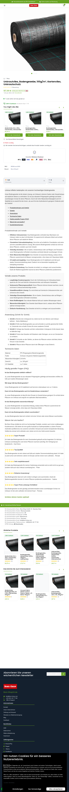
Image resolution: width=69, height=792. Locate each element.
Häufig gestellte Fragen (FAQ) (19, 219)
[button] (20, 91)
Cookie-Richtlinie (9, 783)
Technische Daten (15, 216)
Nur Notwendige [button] (34, 789)
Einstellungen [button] (18, 789)
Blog (5, 717)
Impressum (7, 736)
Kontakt (6, 707)
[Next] (63, 107)
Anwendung (14, 213)
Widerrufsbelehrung (9, 733)
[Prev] (59, 107)
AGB (5, 728)
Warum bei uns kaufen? (17, 222)
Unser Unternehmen (9, 709)
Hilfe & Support (10, 700)
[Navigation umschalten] (5, 5)
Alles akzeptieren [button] (56, 789)
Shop (8, 78)
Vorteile (12, 210)
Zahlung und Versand (10, 712)
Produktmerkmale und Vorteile (19, 208)
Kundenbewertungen (16, 225)
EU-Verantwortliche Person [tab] (11, 505)
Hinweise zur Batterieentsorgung (13, 715)
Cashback (6, 720)
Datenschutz (7, 730)
